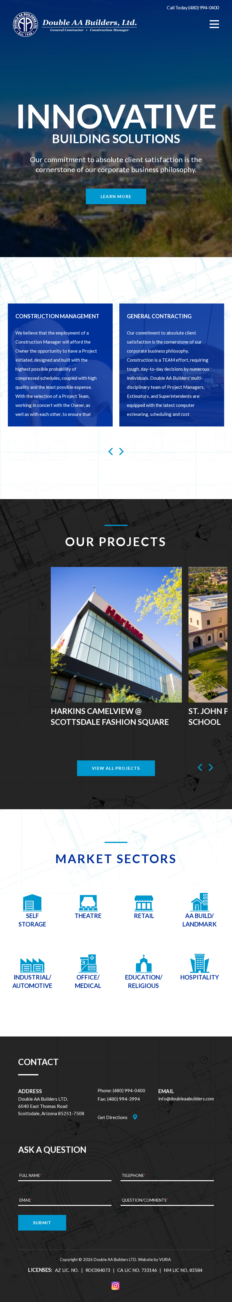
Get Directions (112, 1117)
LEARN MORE (116, 196)
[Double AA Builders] (75, 24)
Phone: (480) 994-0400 (121, 1090)
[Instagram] (115, 1286)
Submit (42, 1222)
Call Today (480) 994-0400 (193, 7)
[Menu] (214, 24)
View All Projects (116, 768)
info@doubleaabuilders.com (186, 1098)
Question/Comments (145, 1200)
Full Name (30, 1175)
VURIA (165, 1259)
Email (25, 1200)
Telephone (133, 1175)
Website (145, 1259)
